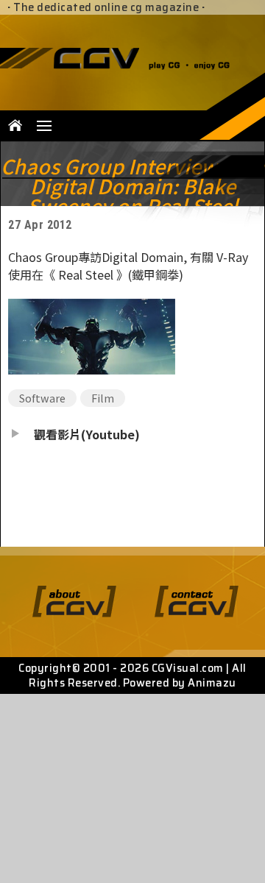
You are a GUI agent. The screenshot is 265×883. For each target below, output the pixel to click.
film (102, 397)
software (42, 397)
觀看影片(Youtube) (87, 434)
